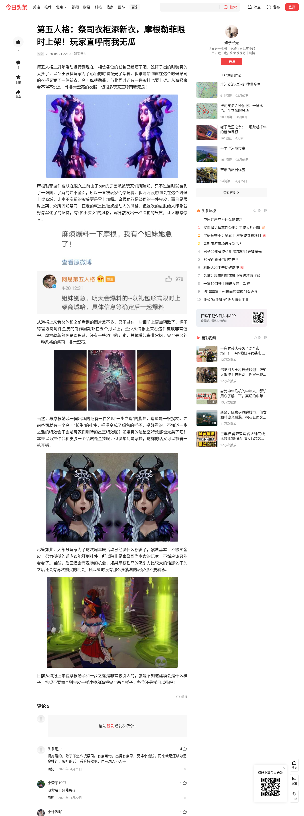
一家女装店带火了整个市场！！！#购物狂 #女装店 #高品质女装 (242, 351)
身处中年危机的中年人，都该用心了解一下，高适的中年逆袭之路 (243, 393)
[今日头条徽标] (16, 7)
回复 (51, 769)
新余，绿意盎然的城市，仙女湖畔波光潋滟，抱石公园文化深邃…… (243, 415)
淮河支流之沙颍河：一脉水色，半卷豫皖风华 (241, 108)
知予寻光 (80, 54)
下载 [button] (293, 795)
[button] (36, 7)
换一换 (262, 211)
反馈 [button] (294, 783)
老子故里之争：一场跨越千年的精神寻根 (243, 129)
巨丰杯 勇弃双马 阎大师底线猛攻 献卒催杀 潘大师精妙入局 (242, 436)
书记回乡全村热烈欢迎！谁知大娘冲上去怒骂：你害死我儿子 (243, 372)
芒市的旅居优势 (232, 169)
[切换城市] (66, 7)
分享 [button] (18, 97)
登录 (292, 7)
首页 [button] (294, 768)
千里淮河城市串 (232, 148)
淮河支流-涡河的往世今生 (240, 84)
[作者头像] (231, 31)
